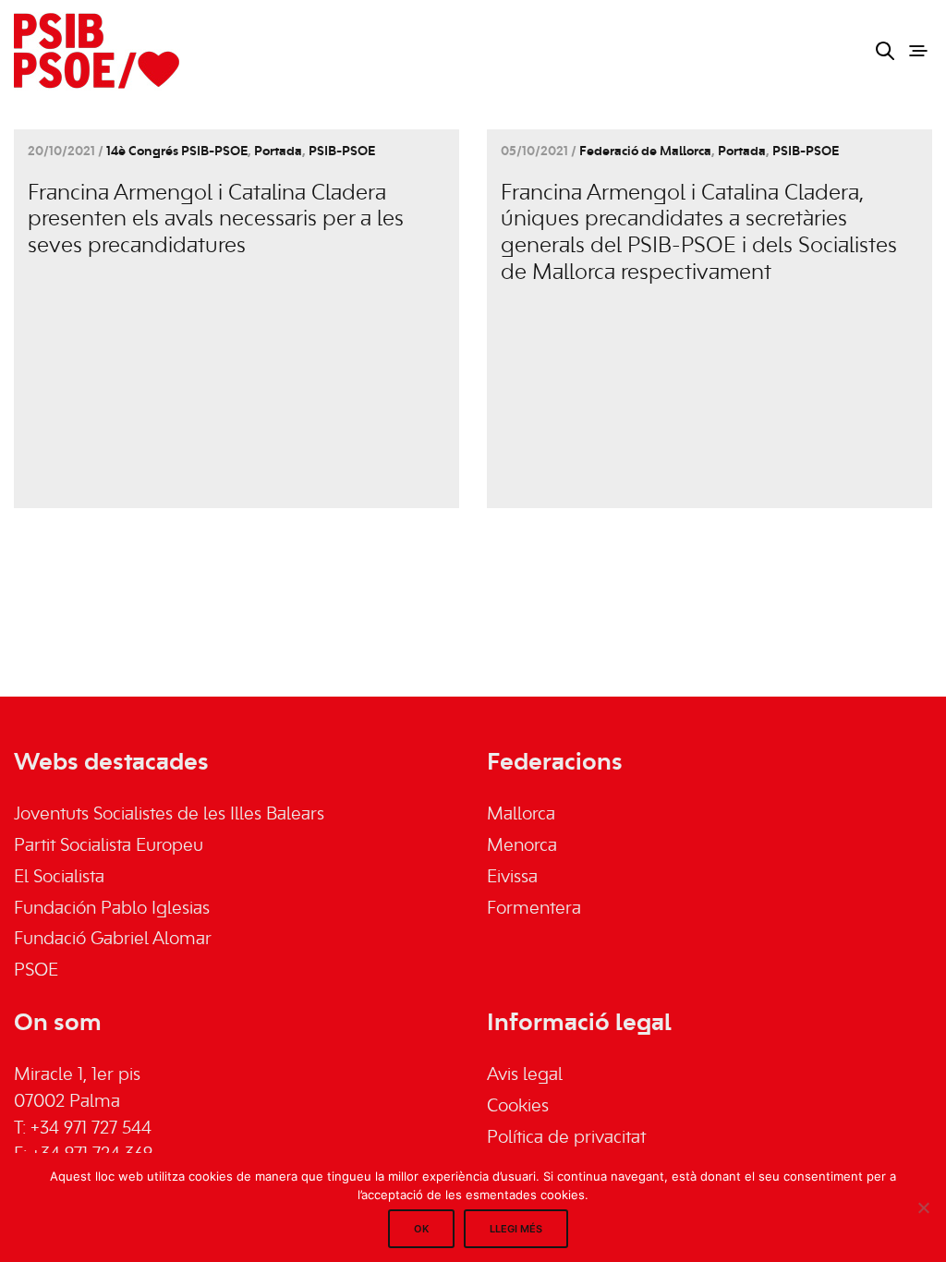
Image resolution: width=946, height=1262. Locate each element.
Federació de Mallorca (645, 152)
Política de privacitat (566, 1138)
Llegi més (516, 1228)
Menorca (522, 846)
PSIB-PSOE (342, 152)
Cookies (518, 1106)
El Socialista (59, 877)
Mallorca (521, 815)
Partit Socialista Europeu (108, 846)
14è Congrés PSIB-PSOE (177, 152)
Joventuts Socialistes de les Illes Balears (169, 815)
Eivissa (512, 877)
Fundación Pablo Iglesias (112, 909)
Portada (278, 152)
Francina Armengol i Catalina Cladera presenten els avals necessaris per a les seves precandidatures (216, 220)
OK (421, 1228)
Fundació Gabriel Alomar (113, 939)
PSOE (36, 971)
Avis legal (525, 1075)
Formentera (534, 909)
